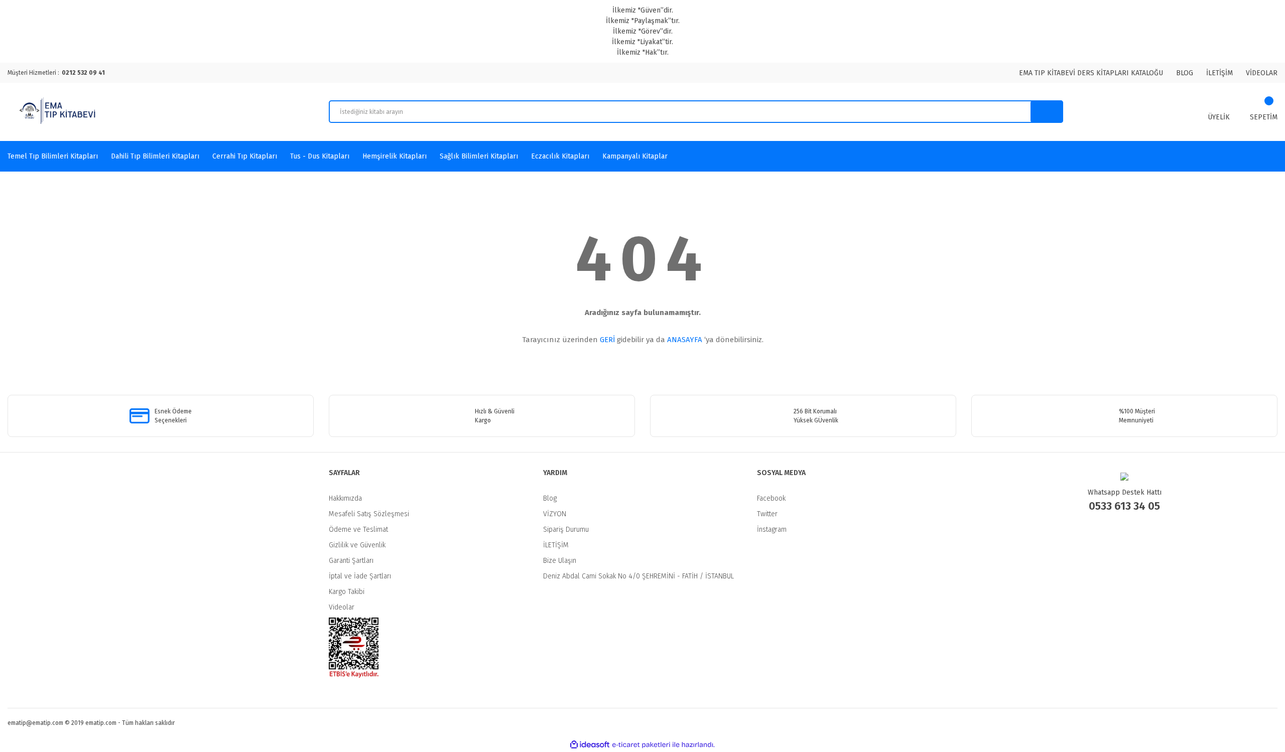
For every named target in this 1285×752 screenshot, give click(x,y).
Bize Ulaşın (559, 560)
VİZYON (554, 514)
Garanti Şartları (351, 560)
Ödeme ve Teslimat (358, 529)
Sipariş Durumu (566, 529)
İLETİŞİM (1219, 73)
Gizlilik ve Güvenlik (357, 545)
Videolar (341, 607)
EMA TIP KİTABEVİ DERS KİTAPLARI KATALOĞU (1091, 73)
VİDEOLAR (1261, 73)
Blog (550, 498)
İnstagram (772, 529)
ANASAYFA (684, 339)
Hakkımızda (345, 498)
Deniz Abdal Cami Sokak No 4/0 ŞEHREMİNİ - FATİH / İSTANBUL (638, 576)
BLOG (1184, 73)
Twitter (767, 514)
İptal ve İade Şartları (360, 576)
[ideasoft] (590, 744)
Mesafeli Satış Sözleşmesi (369, 514)
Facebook (771, 498)
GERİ (607, 339)
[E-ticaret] (641, 744)
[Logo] (59, 111)
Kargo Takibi (346, 591)
